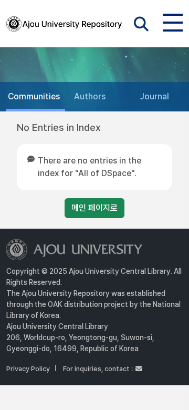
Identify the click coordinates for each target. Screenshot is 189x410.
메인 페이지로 (94, 208)
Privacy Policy (28, 369)
